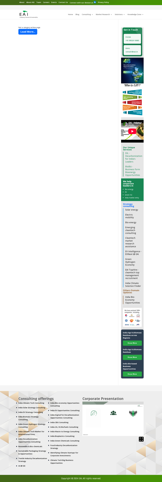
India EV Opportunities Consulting (65, 410)
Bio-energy (129, 189)
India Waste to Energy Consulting (64, 431)
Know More (132, 343)
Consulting (86, 15)
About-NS (30, 2)
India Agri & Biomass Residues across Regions (132, 335)
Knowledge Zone (134, 15)
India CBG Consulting (59, 422)
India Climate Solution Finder (133, 284)
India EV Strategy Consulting (30, 412)
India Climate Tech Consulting (31, 403)
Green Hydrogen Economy (130, 262)
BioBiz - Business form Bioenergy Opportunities (132, 170)
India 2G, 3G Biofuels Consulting (64, 427)
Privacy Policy (103, 2)
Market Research (103, 15)
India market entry (132, 198)
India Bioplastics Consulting (62, 436)
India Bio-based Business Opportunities (130, 366)
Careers (46, 2)
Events (54, 2)
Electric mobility (129, 216)
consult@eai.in (132, 52)
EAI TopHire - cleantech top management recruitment (132, 274)
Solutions (119, 15)
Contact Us (63, 2)
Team (38, 2)
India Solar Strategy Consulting (31, 407)
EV (126, 192)
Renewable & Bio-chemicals (30, 446)
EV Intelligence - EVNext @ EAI (133, 253)
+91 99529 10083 (132, 40)
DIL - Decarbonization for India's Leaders (133, 157)
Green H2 (128, 195)
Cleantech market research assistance (130, 242)
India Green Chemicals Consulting (64, 440)
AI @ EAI (21, 466)
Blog (77, 15)
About (21, 2)
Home (70, 15)
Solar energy (131, 209)
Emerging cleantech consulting (130, 230)
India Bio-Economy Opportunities (132, 300)
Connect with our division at (82, 3)
